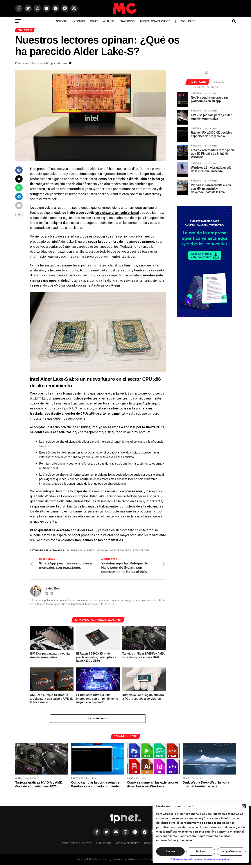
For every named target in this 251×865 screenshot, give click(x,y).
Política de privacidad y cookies (186, 859)
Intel (47, 530)
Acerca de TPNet (127, 843)
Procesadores (121, 550)
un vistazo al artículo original (117, 212)
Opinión (103, 550)
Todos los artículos (155, 21)
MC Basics (188, 21)
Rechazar (201, 851)
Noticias (62, 21)
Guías (94, 21)
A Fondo (79, 21)
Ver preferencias (231, 851)
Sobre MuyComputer (76, 843)
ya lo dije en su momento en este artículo (128, 530)
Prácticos (127, 21)
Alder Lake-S (76, 550)
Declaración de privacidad (217, 859)
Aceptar (170, 851)
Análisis (108, 21)
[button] (243, 806)
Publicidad (103, 843)
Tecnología (141, 550)
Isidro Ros (61, 63)
